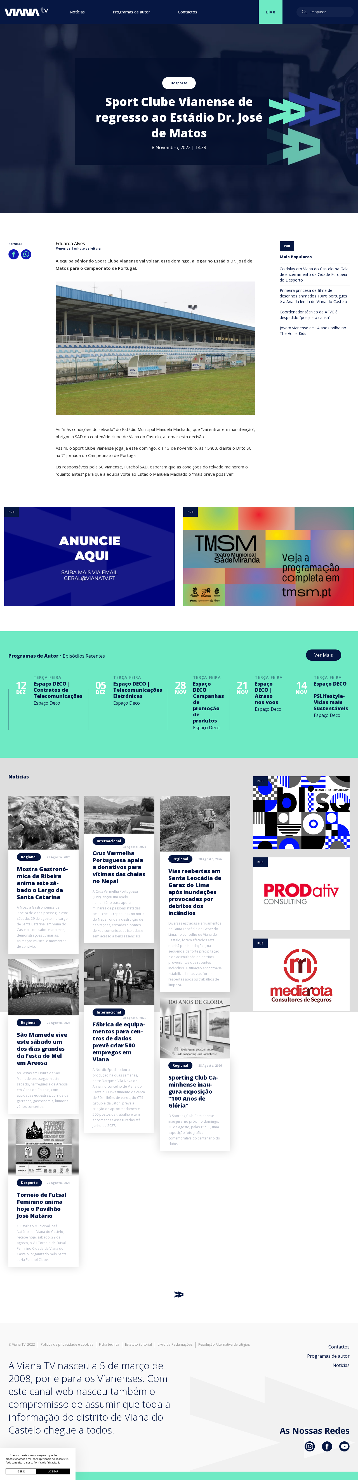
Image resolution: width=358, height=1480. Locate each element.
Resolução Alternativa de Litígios (224, 1344)
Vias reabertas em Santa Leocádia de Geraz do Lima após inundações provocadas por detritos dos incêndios (194, 892)
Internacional (109, 841)
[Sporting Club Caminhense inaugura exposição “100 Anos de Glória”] (195, 1056)
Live (270, 12)
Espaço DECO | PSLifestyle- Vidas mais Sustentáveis (331, 696)
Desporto (179, 83)
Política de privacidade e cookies (67, 1344)
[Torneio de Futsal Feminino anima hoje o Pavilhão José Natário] (43, 1174)
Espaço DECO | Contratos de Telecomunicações (58, 689)
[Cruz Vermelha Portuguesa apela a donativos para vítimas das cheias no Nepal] (119, 832)
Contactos (187, 12)
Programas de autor (131, 12)
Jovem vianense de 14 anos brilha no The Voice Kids (313, 330)
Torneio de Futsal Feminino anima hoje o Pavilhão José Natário (41, 1205)
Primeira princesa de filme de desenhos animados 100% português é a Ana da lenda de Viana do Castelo (313, 296)
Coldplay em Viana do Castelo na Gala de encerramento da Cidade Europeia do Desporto (314, 274)
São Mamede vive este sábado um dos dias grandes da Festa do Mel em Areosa (42, 1048)
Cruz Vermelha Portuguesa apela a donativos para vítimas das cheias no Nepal (119, 867)
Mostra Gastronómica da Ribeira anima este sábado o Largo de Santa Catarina (42, 883)
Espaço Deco (47, 703)
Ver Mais (323, 655)
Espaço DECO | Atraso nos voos (266, 692)
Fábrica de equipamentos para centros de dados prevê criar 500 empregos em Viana (119, 1042)
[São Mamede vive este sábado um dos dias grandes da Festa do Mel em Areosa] (43, 1013)
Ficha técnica (109, 1344)
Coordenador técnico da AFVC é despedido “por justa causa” (309, 314)
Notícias (77, 12)
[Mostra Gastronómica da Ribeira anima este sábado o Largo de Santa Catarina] (43, 848)
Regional (29, 857)
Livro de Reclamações (175, 1344)
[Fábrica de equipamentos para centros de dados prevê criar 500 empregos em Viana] (119, 1003)
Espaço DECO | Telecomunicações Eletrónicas (137, 689)
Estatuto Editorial (138, 1344)
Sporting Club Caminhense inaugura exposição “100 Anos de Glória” (193, 1091)
